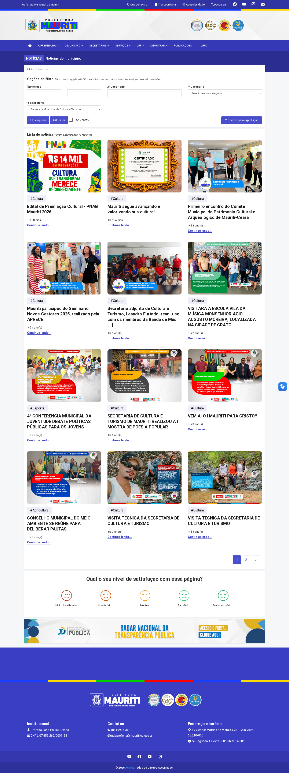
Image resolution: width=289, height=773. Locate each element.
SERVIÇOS (122, 45)
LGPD (204, 45)
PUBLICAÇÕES (183, 45)
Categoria (197, 86)
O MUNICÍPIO (73, 45)
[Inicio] (30, 45)
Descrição (117, 86)
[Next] (256, 559)
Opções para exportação (243, 120)
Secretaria (36, 102)
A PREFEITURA (47, 45)
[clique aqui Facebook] (139, 756)
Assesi (129, 767)
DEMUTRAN (158, 45)
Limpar (60, 120)
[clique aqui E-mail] (129, 756)
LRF (139, 45)
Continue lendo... (39, 225)
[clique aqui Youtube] (149, 756)
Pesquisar (39, 120)
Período (35, 86)
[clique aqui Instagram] (160, 756)
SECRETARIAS (98, 45)
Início (30, 69)
